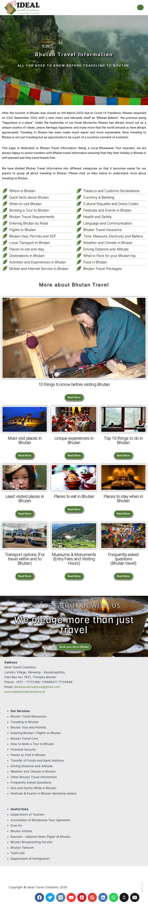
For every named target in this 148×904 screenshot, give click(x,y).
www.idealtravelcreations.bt (24, 692)
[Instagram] (60, 897)
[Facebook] (39, 897)
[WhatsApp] (113, 897)
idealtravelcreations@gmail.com (37, 687)
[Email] (134, 897)
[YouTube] (71, 897)
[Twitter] (50, 897)
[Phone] (124, 897)
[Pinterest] (81, 897)
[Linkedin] (103, 897)
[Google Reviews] (92, 897)
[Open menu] (140, 7)
